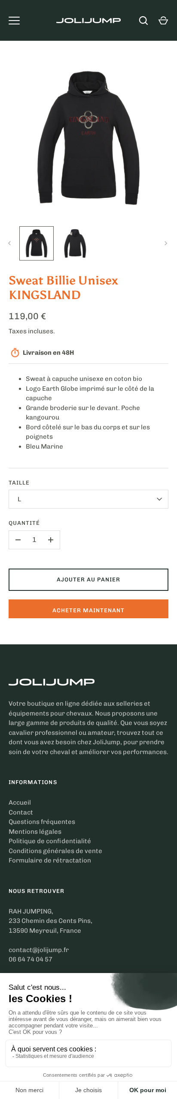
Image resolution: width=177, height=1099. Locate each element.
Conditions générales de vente (55, 851)
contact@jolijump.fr (39, 950)
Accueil (20, 802)
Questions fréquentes (42, 822)
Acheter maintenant (88, 610)
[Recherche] (143, 20)
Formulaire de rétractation (50, 860)
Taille (19, 482)
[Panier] (163, 20)
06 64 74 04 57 (30, 959)
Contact (21, 812)
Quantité (24, 523)
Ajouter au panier (89, 579)
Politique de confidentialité (50, 841)
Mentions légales (35, 831)
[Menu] (14, 20)
